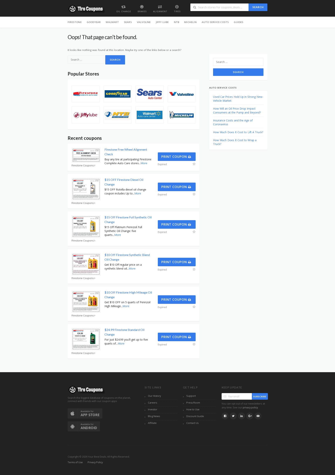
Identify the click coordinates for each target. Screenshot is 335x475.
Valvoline (144, 22)
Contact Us (192, 423)
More (144, 163)
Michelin (190, 22)
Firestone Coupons (83, 165)
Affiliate (152, 423)
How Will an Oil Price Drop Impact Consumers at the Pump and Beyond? (237, 110)
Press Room (193, 402)
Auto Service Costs (215, 22)
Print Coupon (174, 157)
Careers (152, 402)
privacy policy (250, 407)
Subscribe (259, 396)
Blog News (154, 416)
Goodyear (94, 22)
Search (258, 7)
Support (191, 396)
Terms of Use (75, 462)
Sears (128, 22)
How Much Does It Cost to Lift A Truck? (238, 132)
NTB (176, 22)
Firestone (75, 22)
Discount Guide (195, 416)
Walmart (112, 22)
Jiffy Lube (162, 22)
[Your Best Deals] (86, 8)
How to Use (192, 409)
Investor (152, 409)
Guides (238, 22)
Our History (154, 396)
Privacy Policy (95, 462)
